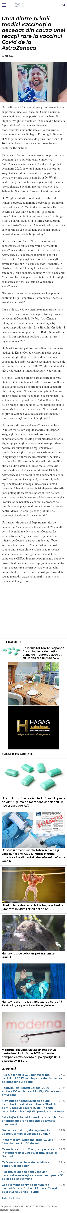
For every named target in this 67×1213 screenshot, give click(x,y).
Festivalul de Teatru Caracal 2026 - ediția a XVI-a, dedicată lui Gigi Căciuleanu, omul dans (31, 1091)
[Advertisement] (33, 610)
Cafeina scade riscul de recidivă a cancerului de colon (25, 1164)
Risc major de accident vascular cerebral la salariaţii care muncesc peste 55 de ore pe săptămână (33, 1175)
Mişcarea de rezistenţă (33, 5)
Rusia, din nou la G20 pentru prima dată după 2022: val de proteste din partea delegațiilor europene (32, 1078)
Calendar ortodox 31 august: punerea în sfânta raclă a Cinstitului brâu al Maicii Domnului (29, 1153)
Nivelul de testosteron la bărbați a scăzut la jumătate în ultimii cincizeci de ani (32, 907)
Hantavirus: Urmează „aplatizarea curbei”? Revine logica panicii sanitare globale (32, 1003)
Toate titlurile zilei (11, 1197)
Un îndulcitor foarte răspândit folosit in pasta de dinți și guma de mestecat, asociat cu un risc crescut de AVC (43, 653)
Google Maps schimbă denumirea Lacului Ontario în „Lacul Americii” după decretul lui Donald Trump (30, 1188)
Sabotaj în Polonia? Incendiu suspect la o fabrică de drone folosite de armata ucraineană (29, 1121)
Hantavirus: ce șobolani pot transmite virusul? (28, 955)
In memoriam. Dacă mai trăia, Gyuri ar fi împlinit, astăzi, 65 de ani (28, 1141)
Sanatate (26, 754)
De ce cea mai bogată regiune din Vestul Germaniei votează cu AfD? (26, 1132)
